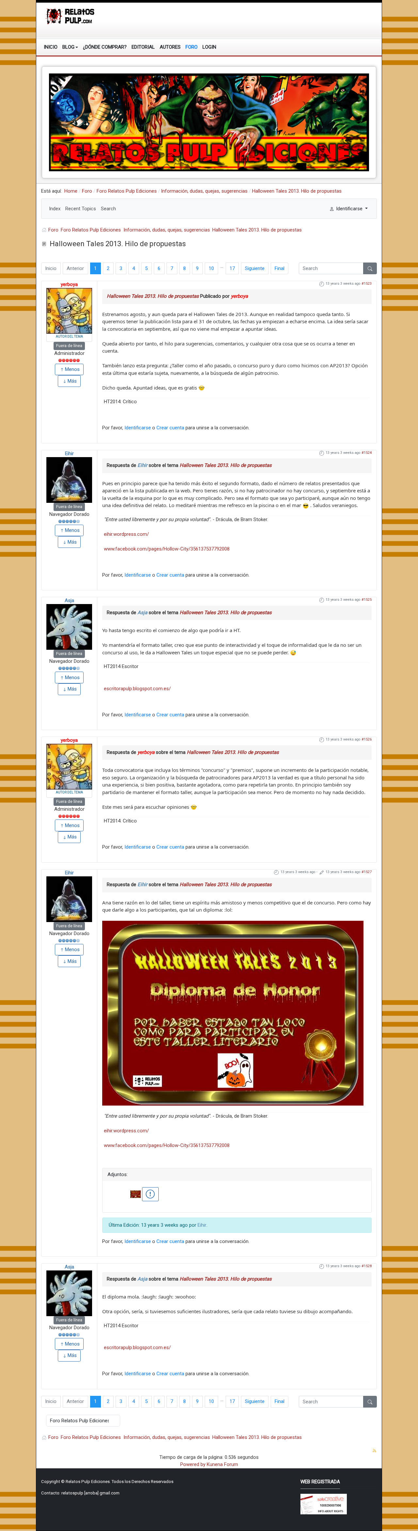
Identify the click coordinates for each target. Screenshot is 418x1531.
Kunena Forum (222, 1464)
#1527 (367, 872)
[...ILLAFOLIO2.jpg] (232, 1012)
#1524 (367, 453)
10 (211, 268)
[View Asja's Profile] (69, 627)
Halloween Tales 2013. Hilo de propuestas (153, 296)
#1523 (367, 283)
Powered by (192, 1464)
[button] (70, 47)
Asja (69, 600)
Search (108, 209)
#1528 (367, 1266)
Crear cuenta (170, 428)
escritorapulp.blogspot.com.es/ (137, 689)
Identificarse (137, 428)
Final (279, 268)
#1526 (367, 739)
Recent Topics (80, 209)
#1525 (367, 600)
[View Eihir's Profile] (69, 480)
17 (232, 268)
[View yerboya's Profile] (69, 311)
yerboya (69, 284)
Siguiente (255, 268)
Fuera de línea (69, 345)
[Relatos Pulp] (70, 15)
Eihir (69, 453)
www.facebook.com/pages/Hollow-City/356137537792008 (167, 549)
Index (54, 209)
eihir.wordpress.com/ (126, 534)
